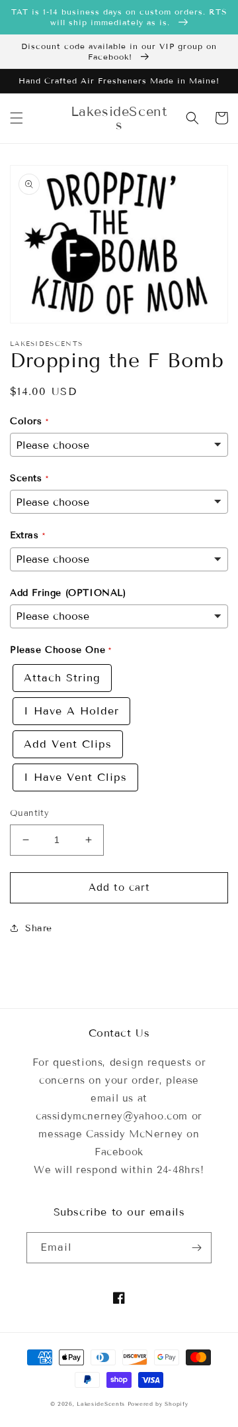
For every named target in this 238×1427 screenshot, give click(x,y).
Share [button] (38, 928)
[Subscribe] (196, 1247)
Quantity (29, 813)
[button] (16, 118)
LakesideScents (102, 1403)
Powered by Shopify (158, 1403)
